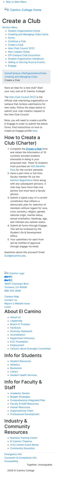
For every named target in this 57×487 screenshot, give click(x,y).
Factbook (15, 327)
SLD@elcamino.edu (15, 255)
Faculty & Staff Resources (24, 403)
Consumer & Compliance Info (20, 457)
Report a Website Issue (17, 303)
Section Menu (9, 27)
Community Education (22, 448)
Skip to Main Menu (16, 1)
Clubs (43, 73)
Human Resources (20, 407)
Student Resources (20, 361)
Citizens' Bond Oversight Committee (30, 348)
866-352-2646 (12, 290)
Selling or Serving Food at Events (26, 62)
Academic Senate (20, 393)
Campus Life (18, 73)
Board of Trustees (20, 324)
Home (8, 73)
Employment (17, 345)
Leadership (16, 320)
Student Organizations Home (24, 30)
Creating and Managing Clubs (21, 76)
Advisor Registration (21, 180)
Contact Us (10, 300)
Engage (12, 65)
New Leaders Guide (19, 51)
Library (14, 371)
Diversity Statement (21, 331)
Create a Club (15, 44)
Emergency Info (13, 454)
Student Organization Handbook (26, 58)
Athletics (15, 364)
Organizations (32, 73)
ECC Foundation (19, 341)
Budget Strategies (20, 396)
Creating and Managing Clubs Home (28, 34)
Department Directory (22, 338)
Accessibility (11, 461)
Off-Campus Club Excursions (24, 55)
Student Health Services (23, 375)
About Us (15, 317)
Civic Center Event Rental (24, 444)
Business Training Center (23, 437)
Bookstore (16, 368)
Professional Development (24, 414)
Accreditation (17, 334)
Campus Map (11, 296)
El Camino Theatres (21, 441)
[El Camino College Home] (23, 10)
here (34, 130)
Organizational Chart (21, 410)
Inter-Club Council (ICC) (21, 48)
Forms (11, 37)
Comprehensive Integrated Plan (27, 400)
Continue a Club (17, 41)
